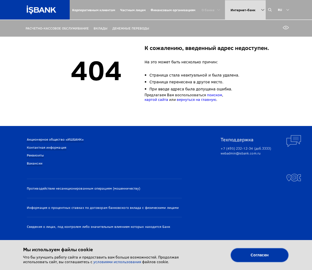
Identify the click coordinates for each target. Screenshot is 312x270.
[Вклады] (100, 28)
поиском (214, 94)
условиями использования (117, 261)
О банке (208, 10)
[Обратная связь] (293, 141)
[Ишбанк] (41, 10)
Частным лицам (133, 10)
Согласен (260, 255)
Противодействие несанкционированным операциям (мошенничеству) (83, 188)
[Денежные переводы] (131, 28)
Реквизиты (35, 155)
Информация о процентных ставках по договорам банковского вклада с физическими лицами (103, 207)
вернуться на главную (196, 99)
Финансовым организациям (173, 10)
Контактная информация (46, 147)
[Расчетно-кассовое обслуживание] (57, 28)
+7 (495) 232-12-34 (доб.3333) (246, 148)
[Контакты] (293, 177)
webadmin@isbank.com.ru (241, 153)
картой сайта (156, 99)
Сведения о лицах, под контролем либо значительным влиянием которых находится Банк (98, 226)
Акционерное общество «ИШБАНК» (55, 139)
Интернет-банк (243, 10)
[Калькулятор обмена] (293, 104)
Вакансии (34, 163)
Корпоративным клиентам (93, 10)
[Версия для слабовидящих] (285, 28)
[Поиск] (271, 10)
